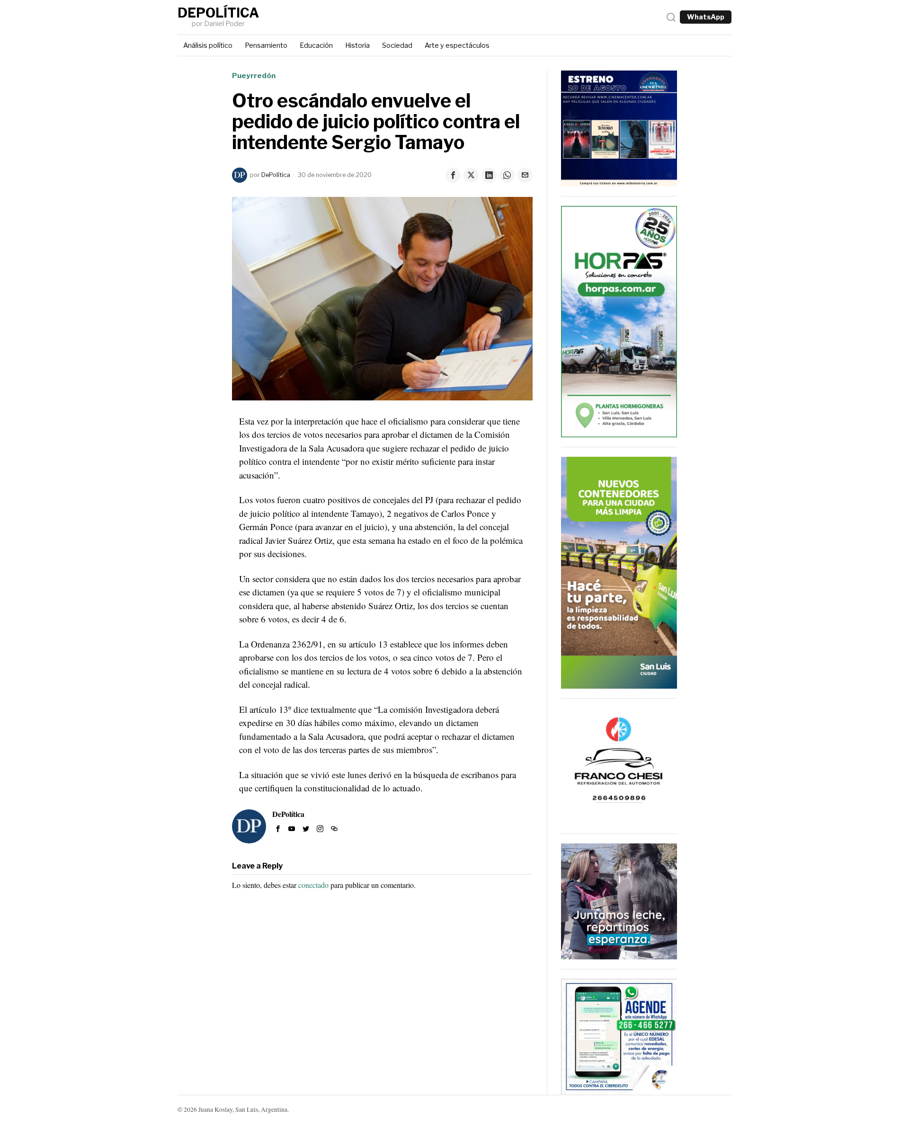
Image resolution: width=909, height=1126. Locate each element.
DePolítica (275, 174)
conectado (313, 885)
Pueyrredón (254, 75)
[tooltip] (453, 175)
